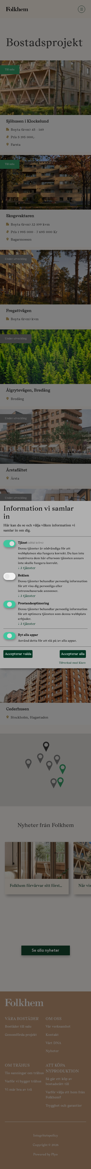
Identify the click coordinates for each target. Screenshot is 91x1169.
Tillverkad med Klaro (72, 662)
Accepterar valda (18, 654)
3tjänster (26, 568)
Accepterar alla (72, 654)
